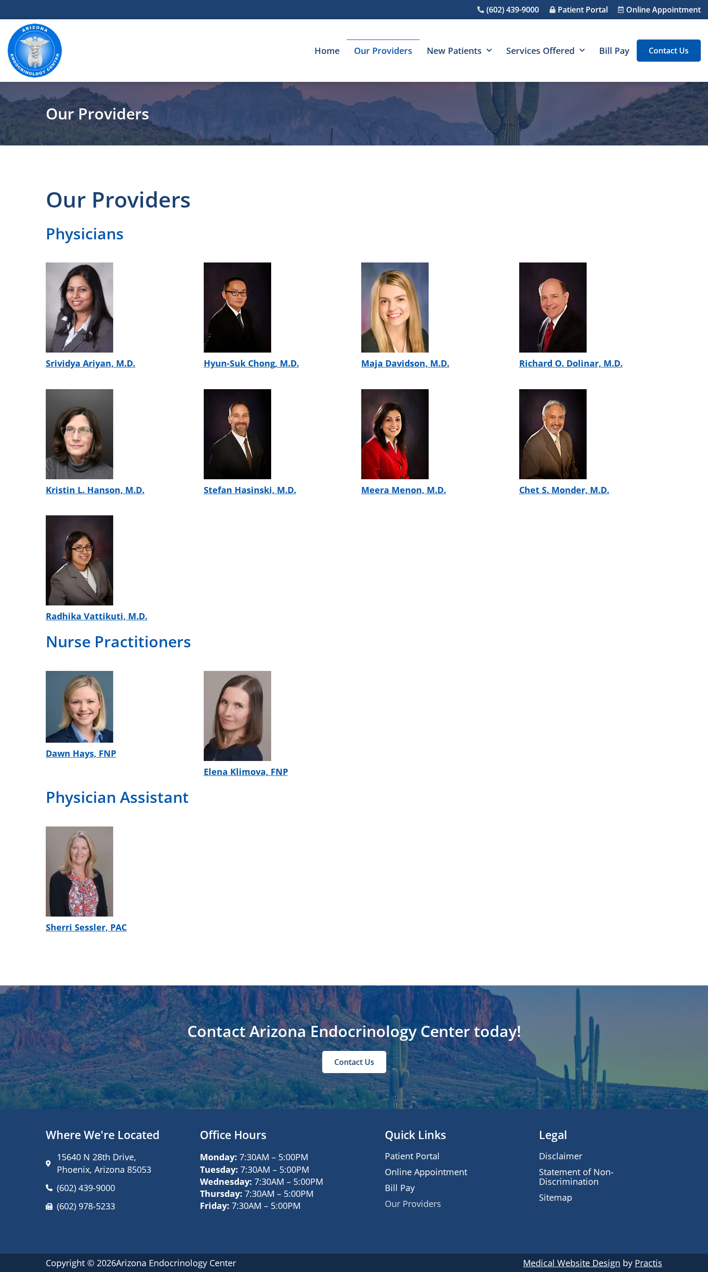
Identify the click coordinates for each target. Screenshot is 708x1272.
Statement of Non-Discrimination (576, 1176)
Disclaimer (560, 1156)
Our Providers (383, 50)
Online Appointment (426, 1172)
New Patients (454, 50)
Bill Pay (614, 50)
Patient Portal (412, 1156)
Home (327, 50)
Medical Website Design (571, 1263)
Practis (648, 1263)
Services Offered (540, 50)
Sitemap (555, 1197)
